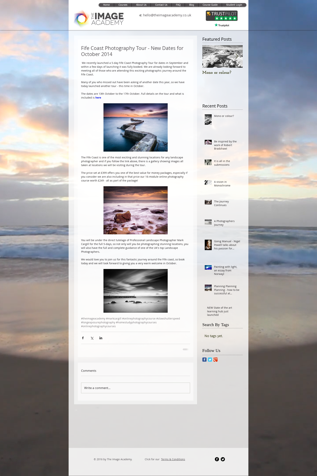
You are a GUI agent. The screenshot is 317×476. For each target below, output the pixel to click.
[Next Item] (236, 56)
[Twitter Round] (223, 462)
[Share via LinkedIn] (101, 338)
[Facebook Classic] (204, 359)
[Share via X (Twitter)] (92, 338)
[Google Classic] (215, 359)
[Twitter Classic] (210, 359)
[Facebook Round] (217, 462)
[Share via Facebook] (83, 338)
